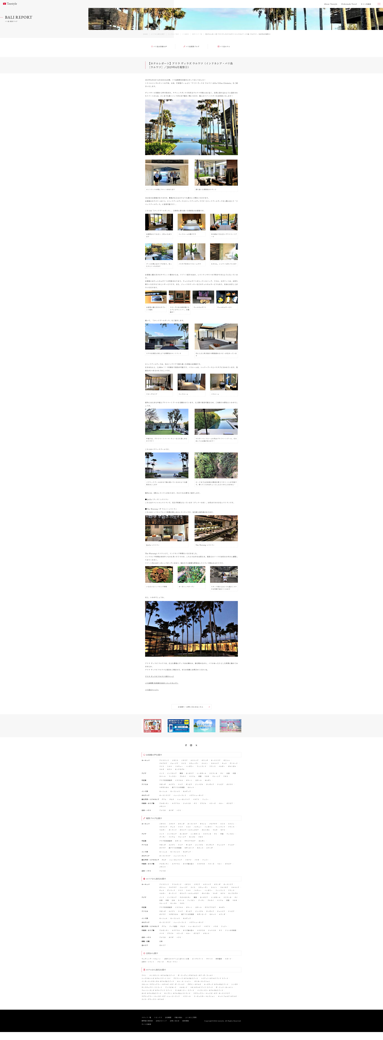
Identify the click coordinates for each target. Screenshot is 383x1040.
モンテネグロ (180, 769)
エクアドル (176, 803)
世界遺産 (219, 959)
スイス (183, 763)
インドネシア (172, 773)
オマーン (189, 780)
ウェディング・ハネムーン (151, 959)
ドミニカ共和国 (230, 930)
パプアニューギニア (196, 795)
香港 (200, 776)
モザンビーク (189, 848)
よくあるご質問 (191, 1017)
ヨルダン (208, 780)
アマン (144, 975)
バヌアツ (196, 799)
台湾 (228, 773)
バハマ (161, 933)
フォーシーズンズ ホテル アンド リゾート (157, 990)
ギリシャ (227, 760)
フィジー (205, 799)
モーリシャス (175, 791)
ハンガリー (190, 766)
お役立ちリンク (161, 1021)
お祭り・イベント (148, 962)
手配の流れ (178, 1017)
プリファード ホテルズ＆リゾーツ (185, 978)
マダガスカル (164, 787)
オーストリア (216, 760)
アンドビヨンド (170, 987)
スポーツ (228, 959)
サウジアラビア (190, 841)
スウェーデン (194, 763)
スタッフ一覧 (146, 1017)
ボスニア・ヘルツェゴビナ (189, 830)
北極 (161, 941)
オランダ (205, 760)
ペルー (221, 803)
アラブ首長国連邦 (165, 780)
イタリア (184, 760)
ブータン (162, 837)
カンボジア (190, 773)
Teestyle (10, 4)
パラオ (196, 860)
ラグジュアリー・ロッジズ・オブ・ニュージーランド (161, 996)
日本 (173, 900)
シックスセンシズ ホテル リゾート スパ (156, 978)
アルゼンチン (164, 803)
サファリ (209, 959)
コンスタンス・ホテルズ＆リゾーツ (162, 975)
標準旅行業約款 (147, 1021)
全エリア (162, 945)
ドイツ (161, 766)
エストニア (195, 760)
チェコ (224, 763)
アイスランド (164, 760)
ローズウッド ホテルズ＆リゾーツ (216, 984)
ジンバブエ (199, 784)
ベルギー (222, 766)
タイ (222, 773)
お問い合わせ (174, 1021)
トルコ (169, 766)
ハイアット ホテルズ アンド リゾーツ (214, 978)
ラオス (225, 776)
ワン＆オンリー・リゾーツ (184, 990)
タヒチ (171, 799)
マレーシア (216, 776)
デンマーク (234, 763)
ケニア (180, 784)
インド (161, 773)
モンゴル (192, 837)
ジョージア (174, 763)
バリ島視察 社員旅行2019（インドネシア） (161, 683)
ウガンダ (162, 784)
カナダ (171, 810)
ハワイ (179, 810)
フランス (212, 766)
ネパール (162, 776)
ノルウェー (179, 766)
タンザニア (210, 784)
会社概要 (168, 1017)
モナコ (169, 769)
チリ (195, 803)
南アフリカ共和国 (178, 787)
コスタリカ (201, 864)
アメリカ (162, 810)
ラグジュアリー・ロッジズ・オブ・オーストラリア (211, 993)
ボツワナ (230, 784)
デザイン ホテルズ (194, 984)
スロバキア (224, 887)
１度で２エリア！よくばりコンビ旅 (176, 959)
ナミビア (220, 784)
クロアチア (163, 763)
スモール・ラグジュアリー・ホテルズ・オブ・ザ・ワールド (163, 984)
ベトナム (192, 776)
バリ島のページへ (152, 690)
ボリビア (230, 803)
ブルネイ (183, 776)
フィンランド (201, 766)
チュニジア (221, 845)
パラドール (187, 996)
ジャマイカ (187, 803)
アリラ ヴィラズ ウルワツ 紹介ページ (159, 676)
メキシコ (162, 806)
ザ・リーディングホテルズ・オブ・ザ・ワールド (195, 975)
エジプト (172, 784)
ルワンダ (209, 848)
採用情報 (185, 1021)
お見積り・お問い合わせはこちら (190, 707)
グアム (164, 799)
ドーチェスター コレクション (204, 996)
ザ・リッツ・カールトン (224, 987)
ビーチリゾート (197, 959)
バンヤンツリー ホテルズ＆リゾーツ (210, 990)
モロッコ (191, 787)
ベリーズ (212, 803)
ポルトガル (232, 766)
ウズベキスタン (185, 897)
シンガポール (201, 773)
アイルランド (177, 884)
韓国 (181, 773)
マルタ (161, 769)
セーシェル (163, 791)
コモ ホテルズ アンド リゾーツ (201, 987)
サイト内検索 (146, 1024)
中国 (234, 773)
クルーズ (160, 962)
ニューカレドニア (183, 799)
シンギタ (234, 984)
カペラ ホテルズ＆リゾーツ (151, 993)
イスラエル (179, 780)
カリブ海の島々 (188, 864)
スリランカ (213, 773)
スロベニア (215, 763)
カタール (198, 780)
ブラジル (203, 803)
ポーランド (173, 830)
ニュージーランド (180, 795)
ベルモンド (183, 987)
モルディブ (187, 791)
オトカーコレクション (202, 981)
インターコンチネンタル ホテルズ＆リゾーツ (158, 981)
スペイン (205, 763)
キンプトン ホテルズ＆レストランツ (177, 993)
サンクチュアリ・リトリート (152, 987)
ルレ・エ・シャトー (184, 981)
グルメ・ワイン (172, 962)
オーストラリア (165, 795)
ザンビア (189, 784)
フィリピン (173, 776)
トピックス (158, 1017)
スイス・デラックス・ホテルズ (153, 999)
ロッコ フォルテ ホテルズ (227, 996)
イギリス (175, 760)
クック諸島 (173, 926)
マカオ (207, 776)
